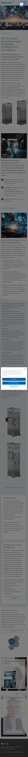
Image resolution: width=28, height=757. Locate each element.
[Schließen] (25, 368)
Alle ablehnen (14, 379)
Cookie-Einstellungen (14, 386)
